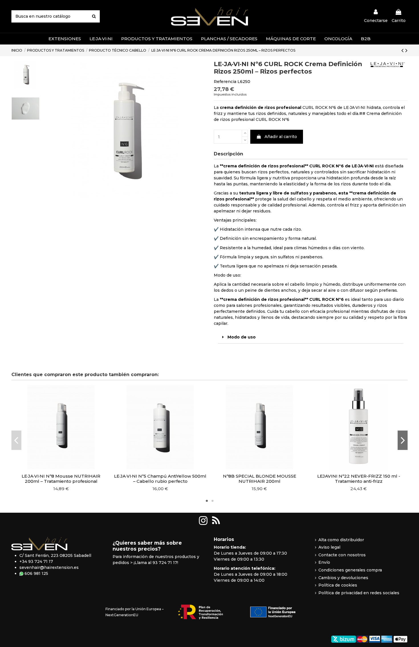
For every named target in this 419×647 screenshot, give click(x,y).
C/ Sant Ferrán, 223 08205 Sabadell (55, 555)
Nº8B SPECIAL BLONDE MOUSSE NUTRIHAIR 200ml (259, 478)
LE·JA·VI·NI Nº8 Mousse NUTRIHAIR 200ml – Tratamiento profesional (61, 478)
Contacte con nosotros (342, 554)
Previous (16, 440)
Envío (324, 562)
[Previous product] (403, 50)
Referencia (225, 81)
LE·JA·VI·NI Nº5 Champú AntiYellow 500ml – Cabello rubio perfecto (160, 478)
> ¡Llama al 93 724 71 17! (154, 562)
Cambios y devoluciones (343, 577)
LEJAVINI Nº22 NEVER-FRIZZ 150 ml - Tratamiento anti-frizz (358, 478)
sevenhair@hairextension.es (49, 567)
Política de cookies (337, 585)
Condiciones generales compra (350, 570)
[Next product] (406, 50)
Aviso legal (329, 547)
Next (403, 440)
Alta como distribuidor (341, 539)
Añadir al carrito (281, 136)
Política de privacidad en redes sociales (358, 592)
